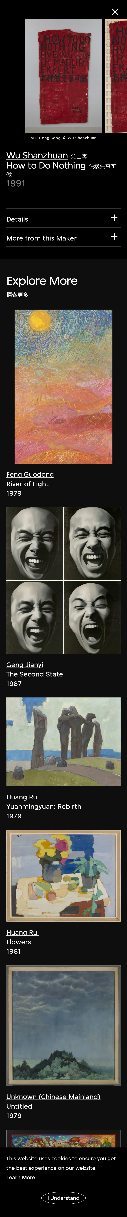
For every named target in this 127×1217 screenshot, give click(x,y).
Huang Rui (22, 797)
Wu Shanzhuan (37, 155)
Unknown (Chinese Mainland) (53, 1097)
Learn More (20, 1177)
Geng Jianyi (24, 665)
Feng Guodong (30, 474)
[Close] (115, 12)
